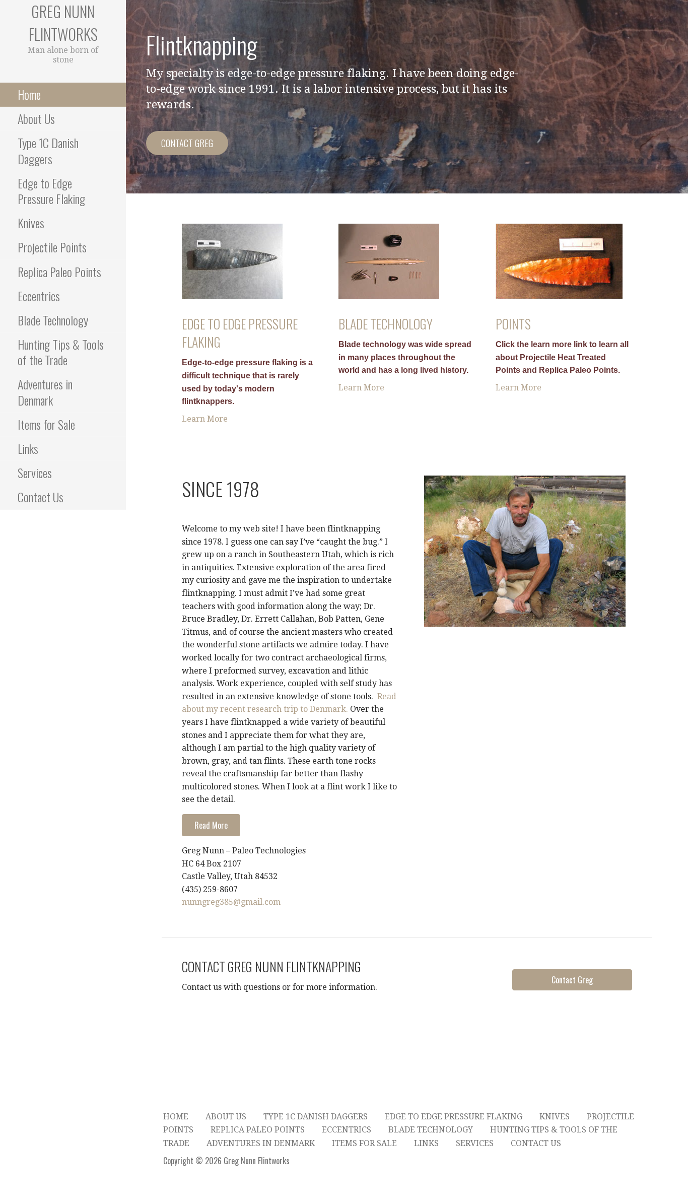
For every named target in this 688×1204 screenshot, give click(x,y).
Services (35, 472)
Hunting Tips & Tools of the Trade (61, 352)
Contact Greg (187, 143)
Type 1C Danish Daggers (48, 150)
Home (29, 94)
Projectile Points (52, 247)
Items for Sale (46, 424)
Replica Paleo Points (59, 271)
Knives (31, 223)
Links (28, 448)
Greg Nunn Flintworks (63, 22)
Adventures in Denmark (45, 392)
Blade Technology (53, 320)
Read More (211, 825)
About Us (36, 118)
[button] (572, 979)
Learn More (205, 419)
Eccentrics (39, 296)
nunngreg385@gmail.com (231, 902)
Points (513, 323)
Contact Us (40, 497)
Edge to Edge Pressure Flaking (51, 191)
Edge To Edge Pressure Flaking (240, 333)
